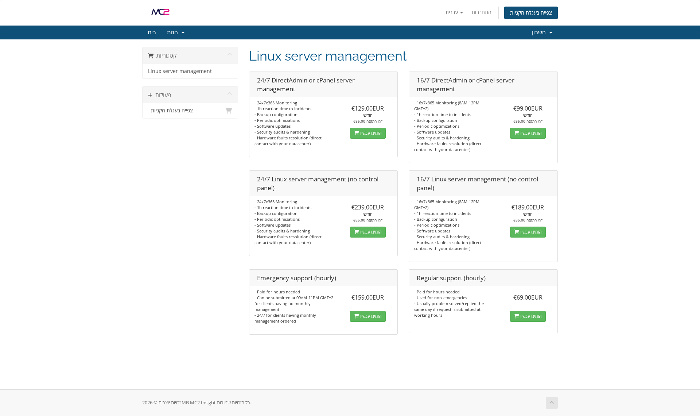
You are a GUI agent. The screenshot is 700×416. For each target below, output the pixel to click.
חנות (174, 32)
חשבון (540, 32)
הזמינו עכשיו (370, 133)
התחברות (481, 12)
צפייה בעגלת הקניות (531, 12)
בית (152, 32)
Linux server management (180, 71)
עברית (452, 12)
